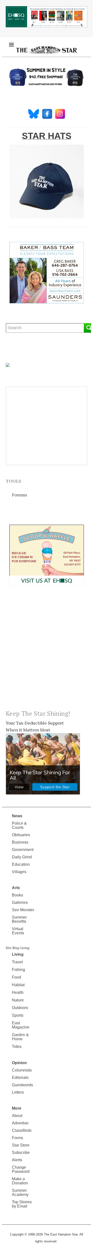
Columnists (22, 1070)
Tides (17, 1046)
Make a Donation (20, 1181)
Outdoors (20, 1008)
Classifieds (21, 1130)
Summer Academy (20, 1192)
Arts (16, 888)
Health (18, 992)
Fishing (18, 970)
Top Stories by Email (22, 1204)
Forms (17, 1138)
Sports (17, 1015)
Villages (19, 872)
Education (21, 864)
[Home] (46, 49)
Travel (17, 962)
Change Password (21, 1169)
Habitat (18, 985)
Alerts (17, 1160)
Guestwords (22, 1085)
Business (20, 842)
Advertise (20, 1123)
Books (17, 895)
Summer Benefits (19, 919)
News (17, 816)
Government (22, 850)
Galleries (20, 902)
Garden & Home (20, 1037)
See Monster (23, 910)
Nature (18, 1000)
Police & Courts (19, 825)
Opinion (19, 1063)
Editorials (20, 1077)
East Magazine (20, 1025)
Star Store (21, 1145)
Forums (19, 495)
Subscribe (21, 1152)
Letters (18, 1092)
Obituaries (21, 835)
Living (18, 954)
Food (16, 977)
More (16, 1108)
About (17, 1116)
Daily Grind (22, 857)
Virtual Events (18, 931)
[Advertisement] (46, 652)
